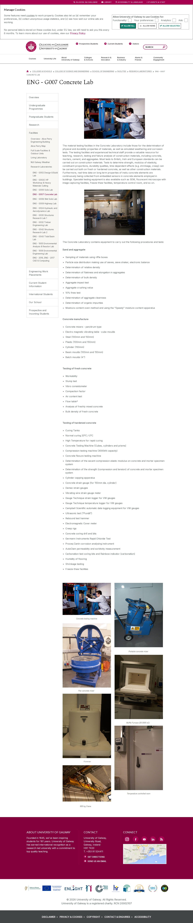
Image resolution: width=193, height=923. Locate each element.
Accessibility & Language (130, 2)
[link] (42, 888)
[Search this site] (164, 47)
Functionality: (120, 20)
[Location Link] (144, 862)
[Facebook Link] (135, 839)
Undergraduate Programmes (37, 107)
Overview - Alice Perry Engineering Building (41, 140)
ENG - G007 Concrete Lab (45, 194)
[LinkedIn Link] (153, 839)
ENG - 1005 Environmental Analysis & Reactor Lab (45, 245)
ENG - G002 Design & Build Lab (45, 174)
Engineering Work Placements (38, 273)
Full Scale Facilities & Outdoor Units (40, 152)
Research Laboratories (140, 71)
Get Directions (96, 857)
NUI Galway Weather (40, 162)
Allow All (129, 26)
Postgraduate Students (41, 116)
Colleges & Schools (42, 71)
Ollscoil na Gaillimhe (86, 2)
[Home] (28, 71)
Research (34, 124)
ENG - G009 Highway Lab (45, 203)
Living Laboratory (39, 157)
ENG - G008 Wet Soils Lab (45, 199)
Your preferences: (144, 20)
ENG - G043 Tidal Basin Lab (44, 238)
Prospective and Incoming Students (39, 312)
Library (108, 2)
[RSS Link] (161, 839)
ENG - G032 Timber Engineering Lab (42, 223)
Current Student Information (37, 284)
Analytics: (166, 20)
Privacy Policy (77, 33)
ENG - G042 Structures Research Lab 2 (43, 231)
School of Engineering (103, 71)
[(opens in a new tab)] (43, 890)
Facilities (121, 71)
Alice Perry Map (38, 146)
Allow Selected (171, 26)
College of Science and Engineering (72, 71)
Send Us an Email (97, 861)
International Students (41, 294)
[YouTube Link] (144, 839)
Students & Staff (156, 2)
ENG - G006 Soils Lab (43, 190)
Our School (35, 302)
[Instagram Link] (127, 839)
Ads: (180, 20)
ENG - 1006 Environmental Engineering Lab (45, 252)
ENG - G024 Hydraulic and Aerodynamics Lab (45, 209)
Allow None (149, 26)
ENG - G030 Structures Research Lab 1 (43, 216)
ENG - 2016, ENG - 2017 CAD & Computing (44, 259)
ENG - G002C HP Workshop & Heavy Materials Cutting (42, 183)
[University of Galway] (47, 46)
